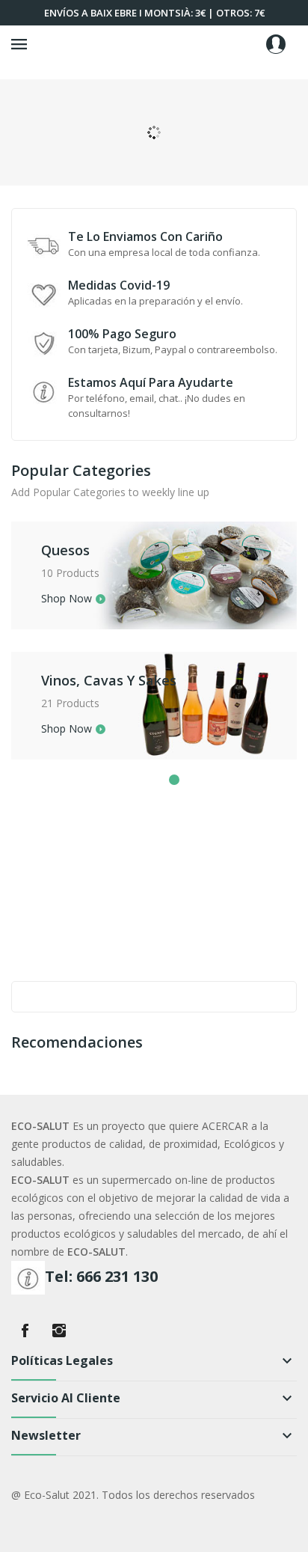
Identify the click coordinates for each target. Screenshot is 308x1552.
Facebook (24, 1330)
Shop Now (66, 599)
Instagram (59, 1330)
